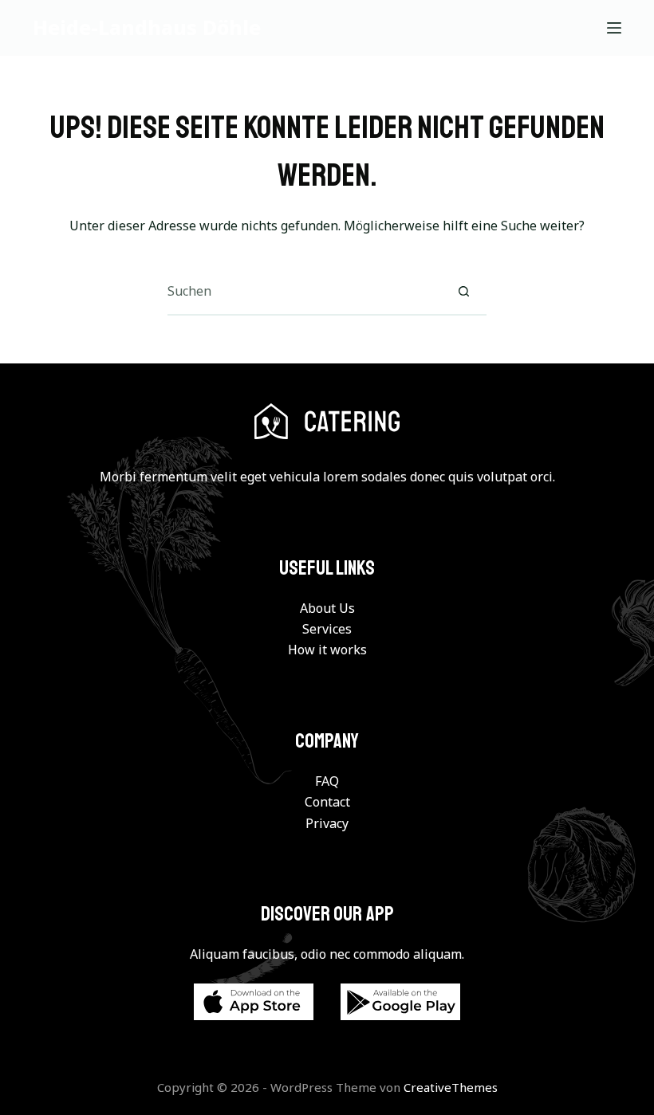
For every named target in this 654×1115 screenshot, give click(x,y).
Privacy (327, 823)
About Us (327, 608)
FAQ (327, 781)
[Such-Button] (463, 291)
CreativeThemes (451, 1087)
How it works (327, 649)
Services (327, 629)
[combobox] (303, 291)
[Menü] (614, 28)
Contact (327, 802)
